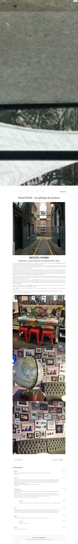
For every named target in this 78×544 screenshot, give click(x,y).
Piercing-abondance (18, 489)
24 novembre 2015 (17, 488)
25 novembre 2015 (22, 500)
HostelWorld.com (27, 292)
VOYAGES (39, 195)
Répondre (63, 488)
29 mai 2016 (15, 526)
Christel (15, 527)
